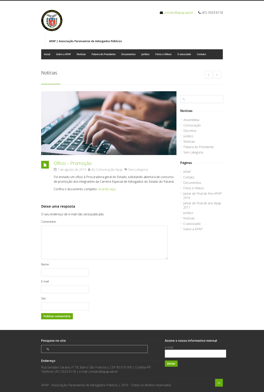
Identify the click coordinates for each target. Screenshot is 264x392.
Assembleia (191, 120)
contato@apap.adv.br (178, 12)
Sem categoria (138, 169)
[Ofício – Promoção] (108, 123)
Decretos (189, 131)
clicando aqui (107, 189)
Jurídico (145, 54)
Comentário (48, 221)
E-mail (45, 281)
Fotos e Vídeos (163, 54)
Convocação (192, 125)
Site (43, 298)
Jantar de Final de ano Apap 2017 (202, 205)
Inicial (47, 54)
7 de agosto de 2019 (72, 169)
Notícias (81, 54)
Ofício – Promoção (73, 163)
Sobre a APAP (63, 54)
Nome (45, 264)
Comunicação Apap (109, 169)
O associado (184, 54)
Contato (201, 54)
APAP (187, 172)
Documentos (128, 54)
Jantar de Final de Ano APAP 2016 (202, 195)
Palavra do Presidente (104, 54)
